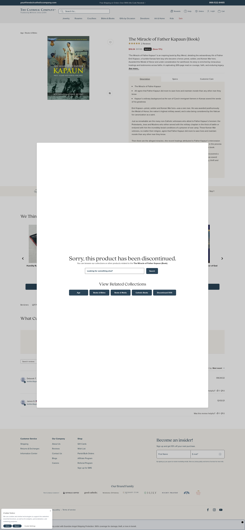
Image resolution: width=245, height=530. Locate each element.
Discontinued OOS (164, 292)
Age (78, 292)
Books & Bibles (99, 292)
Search (152, 271)
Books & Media (120, 292)
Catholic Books (142, 292)
